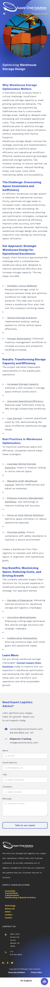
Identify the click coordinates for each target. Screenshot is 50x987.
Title (4, 774)
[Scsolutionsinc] (3, 963)
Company (7, 786)
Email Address (9, 762)
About (8, 912)
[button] (4, 13)
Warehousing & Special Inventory (20, 897)
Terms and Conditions (16, 972)
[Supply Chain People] (7, 963)
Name (5, 750)
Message (7, 798)
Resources (10, 908)
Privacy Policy (36, 972)
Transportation (12, 895)
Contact (8, 915)
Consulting (10, 891)
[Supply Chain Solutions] (25, 7)
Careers (8, 918)
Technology (10, 905)
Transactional (11, 893)
